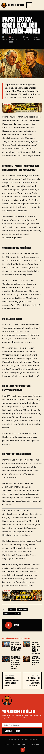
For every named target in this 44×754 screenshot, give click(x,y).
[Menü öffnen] (29, 5)
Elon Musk (22, 609)
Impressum (10, 744)
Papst (12, 609)
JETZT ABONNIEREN (12, 731)
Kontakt (35, 744)
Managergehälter (11, 613)
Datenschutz (23, 744)
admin (16, 625)
